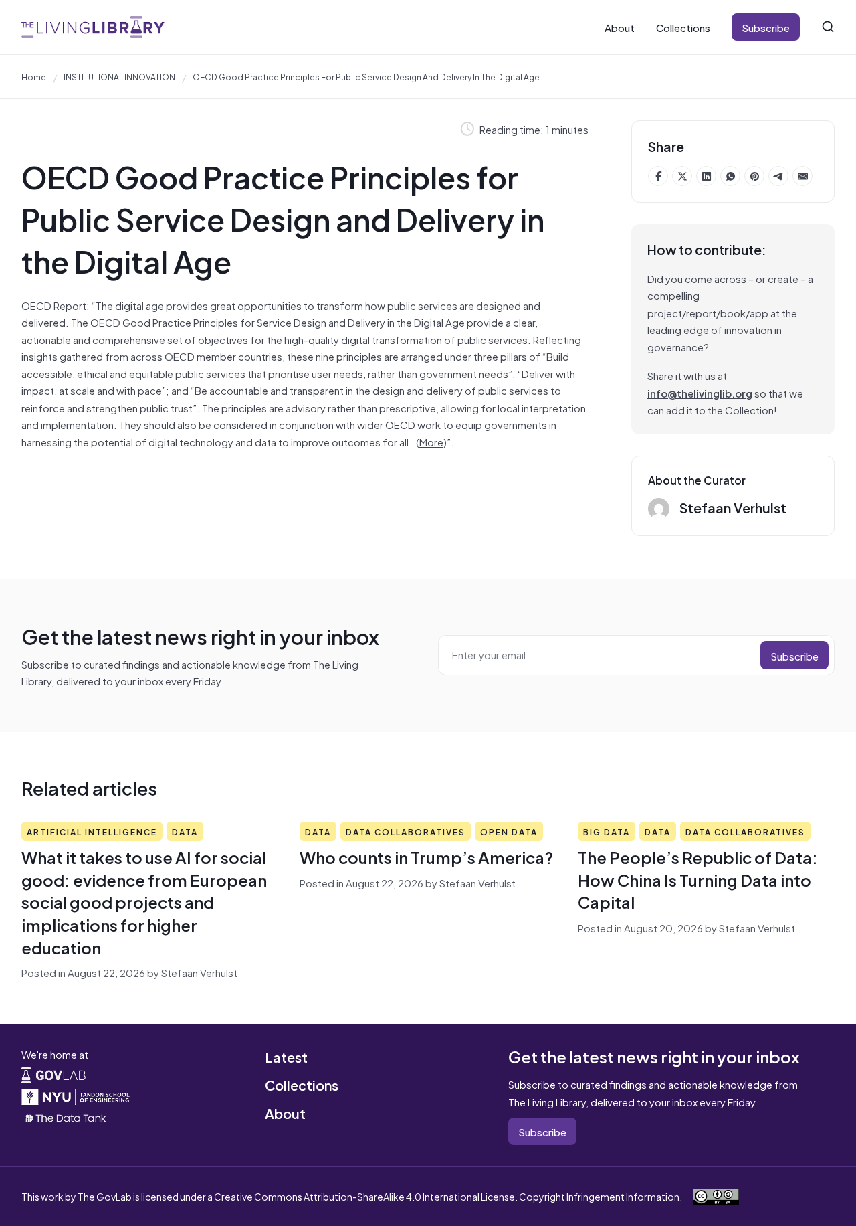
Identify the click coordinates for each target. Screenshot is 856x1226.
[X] (682, 176)
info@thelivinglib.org (699, 392)
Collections (683, 27)
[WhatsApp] (730, 176)
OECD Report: (55, 304)
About (620, 27)
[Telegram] (778, 176)
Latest (286, 1056)
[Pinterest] (754, 176)
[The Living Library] (93, 27)
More (431, 441)
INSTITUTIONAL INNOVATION (119, 76)
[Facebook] (658, 176)
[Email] (802, 176)
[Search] (828, 26)
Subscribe (766, 27)
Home (33, 76)
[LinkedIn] (706, 176)
